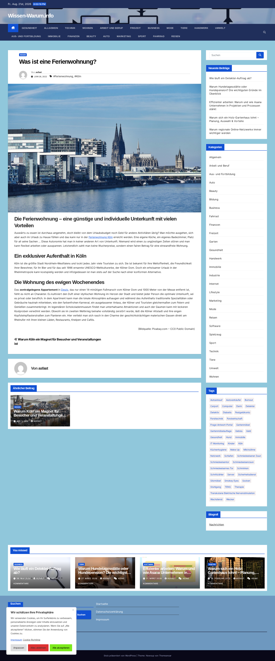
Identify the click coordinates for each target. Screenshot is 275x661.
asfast (39, 72)
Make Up (235, 449)
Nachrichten (216, 524)
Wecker (230, 499)
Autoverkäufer (233, 400)
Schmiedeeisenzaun (243, 462)
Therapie (239, 487)
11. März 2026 (154, 578)
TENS (228, 487)
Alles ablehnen (38, 647)
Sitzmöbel (215, 480)
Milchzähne (249, 449)
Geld (248, 431)
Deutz (64, 289)
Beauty (91, 36)
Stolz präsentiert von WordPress (120, 655)
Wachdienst (216, 499)
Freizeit (135, 28)
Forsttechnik (216, 418)
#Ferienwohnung (63, 76)
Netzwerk (215, 455)
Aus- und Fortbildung (26, 36)
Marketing (124, 36)
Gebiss (238, 431)
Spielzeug (215, 334)
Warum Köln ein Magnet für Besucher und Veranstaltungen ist (39, 415)
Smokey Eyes (232, 480)
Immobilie (54, 36)
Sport (142, 36)
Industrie (214, 275)
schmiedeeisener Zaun (249, 455)
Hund (229, 437)
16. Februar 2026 (221, 578)
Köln (240, 443)
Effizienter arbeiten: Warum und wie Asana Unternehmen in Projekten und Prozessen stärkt (235, 105)
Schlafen (228, 455)
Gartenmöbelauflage (221, 431)
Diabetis (227, 412)
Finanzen (74, 36)
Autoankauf (216, 400)
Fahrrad (159, 36)
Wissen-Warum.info (30, 16)
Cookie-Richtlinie (31, 639)
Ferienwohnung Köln (101, 237)
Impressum (102, 619)
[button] (264, 32)
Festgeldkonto (242, 412)
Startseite (102, 603)
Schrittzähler (217, 474)
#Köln (77, 76)
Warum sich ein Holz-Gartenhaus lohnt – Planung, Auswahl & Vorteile (231, 572)
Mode (170, 28)
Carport (214, 406)
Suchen (15, 603)
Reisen (175, 36)
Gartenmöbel (243, 424)
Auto (106, 36)
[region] (41, 631)
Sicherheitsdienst (247, 474)
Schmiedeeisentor (219, 462)
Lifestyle (214, 292)
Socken (246, 480)
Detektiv (214, 412)
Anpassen (18, 647)
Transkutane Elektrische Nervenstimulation (232, 493)
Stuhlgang (215, 487)
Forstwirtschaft (234, 418)
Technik (70, 28)
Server (230, 474)
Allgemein (51, 28)
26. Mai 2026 (24, 578)
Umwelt (220, 28)
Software (215, 326)
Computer (227, 406)
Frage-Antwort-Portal (221, 424)
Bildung (213, 199)
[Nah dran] (73, 610)
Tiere (184, 28)
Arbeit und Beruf (111, 28)
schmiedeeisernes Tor (221, 468)
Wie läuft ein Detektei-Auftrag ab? (230, 78)
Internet (214, 283)
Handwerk (201, 28)
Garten (213, 241)
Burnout (249, 400)
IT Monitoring (217, 443)
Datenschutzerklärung (109, 611)
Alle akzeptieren (61, 647)
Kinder (231, 443)
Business (154, 28)
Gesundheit (29, 28)
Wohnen (87, 28)
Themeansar (165, 655)
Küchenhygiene (218, 449)
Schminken (243, 468)
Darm (239, 406)
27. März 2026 (89, 578)
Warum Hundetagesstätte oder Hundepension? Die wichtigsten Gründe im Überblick (235, 90)
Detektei (250, 406)
